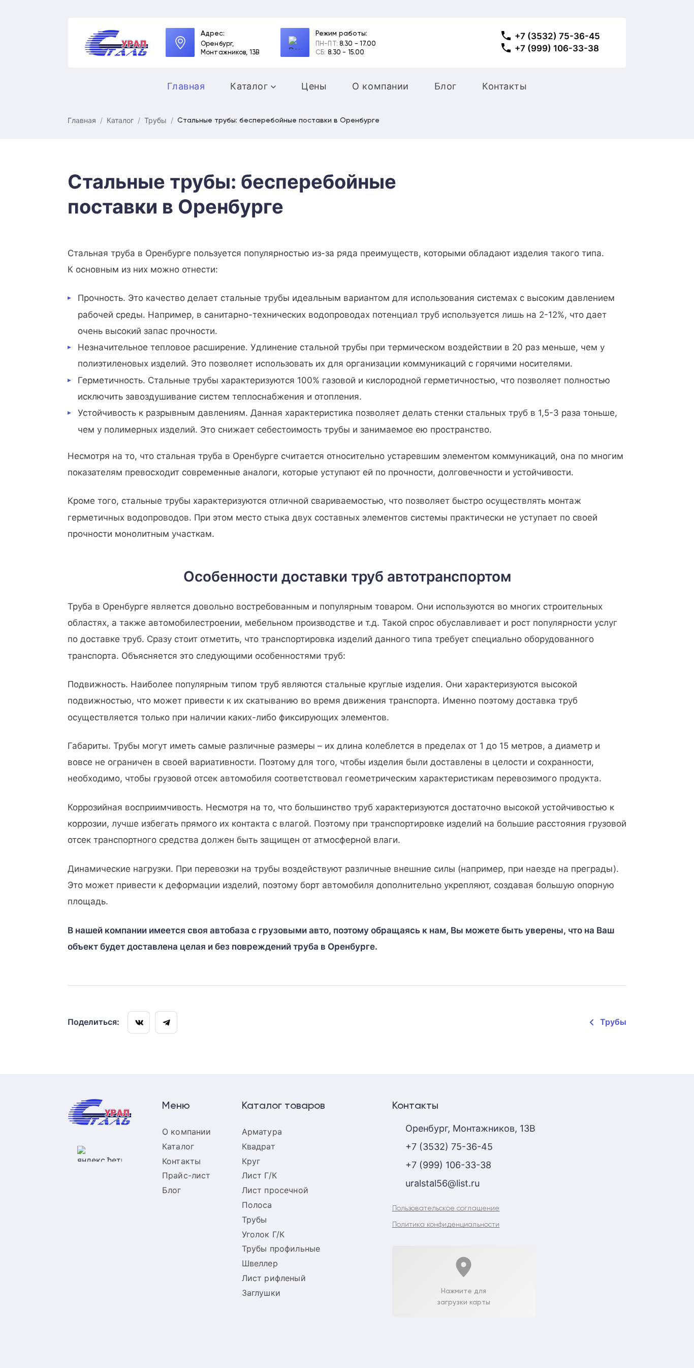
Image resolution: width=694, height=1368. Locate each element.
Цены (314, 86)
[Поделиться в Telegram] (166, 1022)
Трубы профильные (281, 1248)
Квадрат (258, 1146)
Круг (251, 1161)
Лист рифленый (274, 1278)
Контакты (504, 86)
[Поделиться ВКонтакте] (139, 1022)
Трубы (155, 120)
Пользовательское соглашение (446, 1208)
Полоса (257, 1205)
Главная (186, 86)
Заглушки (261, 1293)
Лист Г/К (259, 1175)
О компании (380, 86)
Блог (445, 86)
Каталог (249, 86)
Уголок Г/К (263, 1234)
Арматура (262, 1132)
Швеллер (260, 1263)
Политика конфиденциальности (446, 1224)
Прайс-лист (186, 1175)
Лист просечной (275, 1190)
